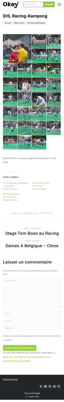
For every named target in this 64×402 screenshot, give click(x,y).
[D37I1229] (25, 113)
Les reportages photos (29, 213)
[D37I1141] (54, 99)
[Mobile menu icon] (59, 4)
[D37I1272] (25, 128)
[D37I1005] (10, 85)
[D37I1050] (39, 85)
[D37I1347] (10, 142)
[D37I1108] (39, 99)
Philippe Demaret (10, 379)
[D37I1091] (10, 99)
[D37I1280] (39, 128)
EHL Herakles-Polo (40, 183)
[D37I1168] (17, 48)
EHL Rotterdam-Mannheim (15, 183)
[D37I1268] (54, 113)
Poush (37, 393)
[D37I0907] (54, 56)
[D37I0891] (39, 56)
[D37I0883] (54, 41)
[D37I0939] (10, 70)
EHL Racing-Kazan (11, 194)
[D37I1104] (25, 99)
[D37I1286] (54, 128)
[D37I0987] (54, 70)
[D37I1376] (39, 142)
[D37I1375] (25, 142)
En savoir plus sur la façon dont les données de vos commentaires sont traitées (29, 356)
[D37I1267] (39, 113)
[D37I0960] (25, 70)
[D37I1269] (10, 128)
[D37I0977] (39, 70)
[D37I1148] (10, 113)
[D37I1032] (25, 85)
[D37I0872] (39, 41)
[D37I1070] (54, 85)
